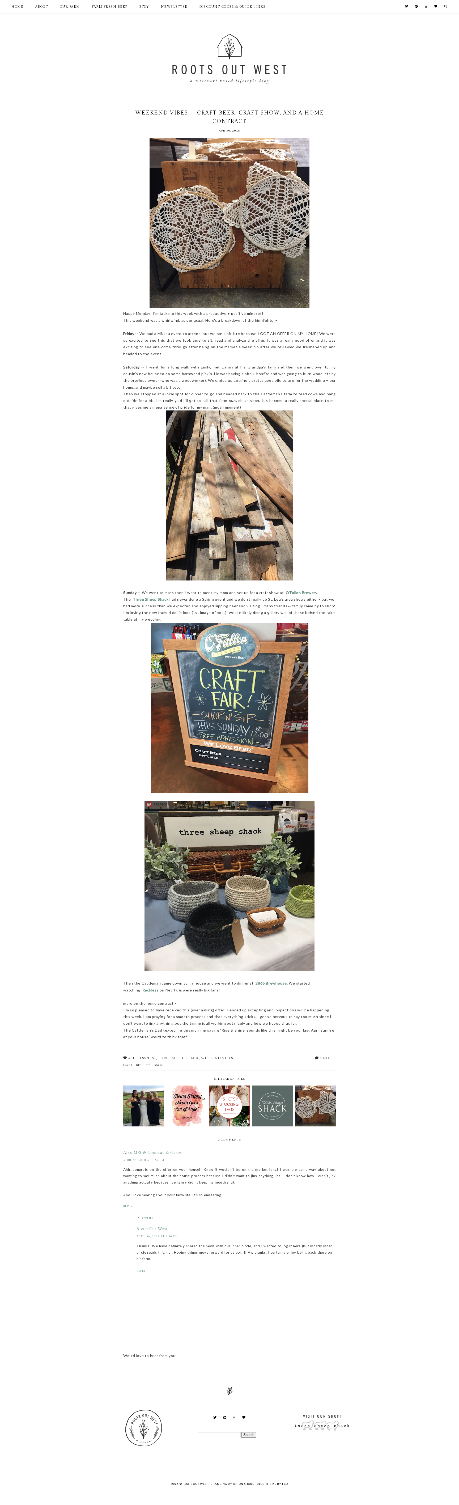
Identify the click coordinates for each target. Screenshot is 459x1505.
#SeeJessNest (142, 1058)
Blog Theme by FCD (272, 1483)
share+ (159, 1065)
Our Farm (70, 7)
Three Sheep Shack (151, 599)
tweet (127, 1065)
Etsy (144, 7)
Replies (147, 1218)
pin (148, 1065)
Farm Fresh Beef (110, 7)
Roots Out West (152, 1229)
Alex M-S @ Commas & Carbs (152, 1152)
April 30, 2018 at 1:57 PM (143, 1160)
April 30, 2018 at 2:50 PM (157, 1236)
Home (17, 7)
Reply (128, 1206)
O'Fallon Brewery (301, 592)
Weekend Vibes (217, 1058)
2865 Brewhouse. (272, 983)
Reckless (151, 990)
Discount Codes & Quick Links (232, 7)
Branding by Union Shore (232, 1483)
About (41, 7)
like (139, 1065)
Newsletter (174, 7)
